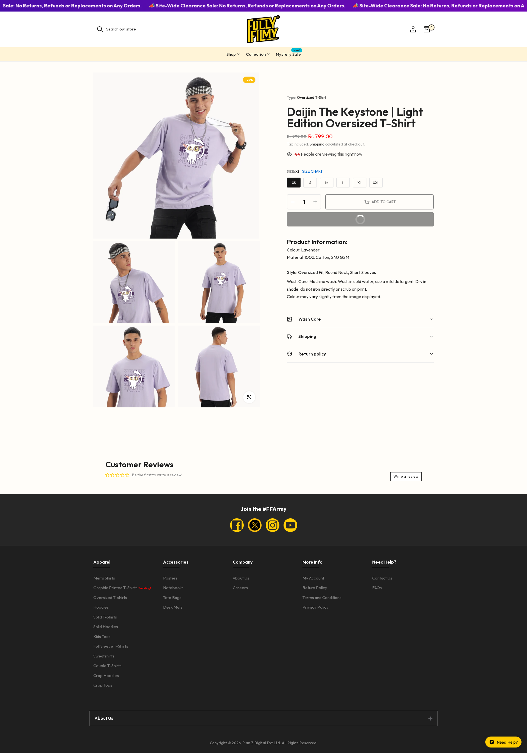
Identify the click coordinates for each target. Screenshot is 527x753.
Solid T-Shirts (105, 617)
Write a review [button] (406, 476)
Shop (231, 54)
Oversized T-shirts (110, 597)
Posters (170, 578)
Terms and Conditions (321, 597)
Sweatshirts (103, 656)
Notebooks (173, 587)
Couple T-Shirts (107, 665)
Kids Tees (102, 636)
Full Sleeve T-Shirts (110, 646)
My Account (313, 578)
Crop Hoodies (106, 675)
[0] (427, 29)
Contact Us (382, 578)
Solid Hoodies (105, 626)
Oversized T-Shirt (311, 97)
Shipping (317, 144)
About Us (241, 578)
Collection (256, 54)
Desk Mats (173, 607)
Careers (240, 587)
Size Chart (312, 171)
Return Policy (314, 587)
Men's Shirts (104, 578)
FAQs (377, 587)
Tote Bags (172, 597)
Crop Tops (102, 685)
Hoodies (101, 607)
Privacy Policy (315, 607)
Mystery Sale (288, 53)
